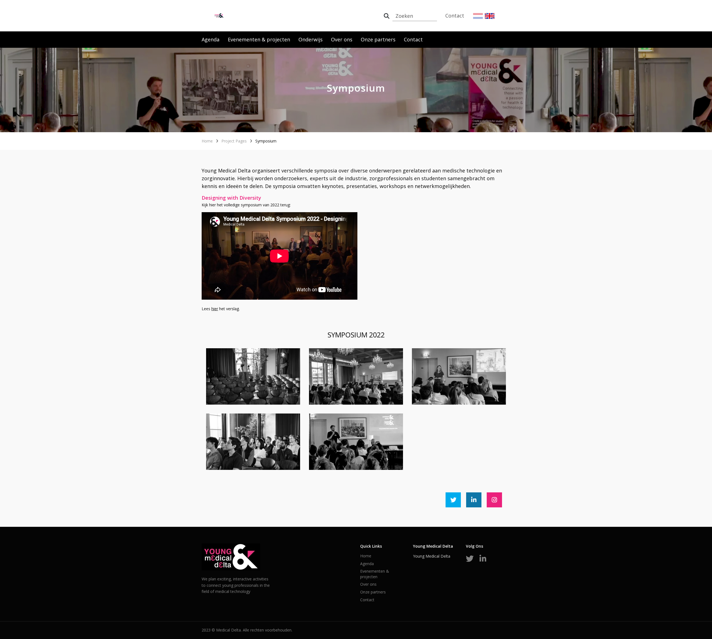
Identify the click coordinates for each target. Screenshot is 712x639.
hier (214, 308)
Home (207, 141)
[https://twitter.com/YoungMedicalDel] (453, 500)
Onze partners (378, 39)
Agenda (210, 39)
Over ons (341, 39)
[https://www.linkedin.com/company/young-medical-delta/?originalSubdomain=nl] (473, 500)
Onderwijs (310, 39)
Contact (454, 15)
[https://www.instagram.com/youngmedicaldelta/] (494, 500)
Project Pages (234, 141)
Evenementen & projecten (259, 39)
